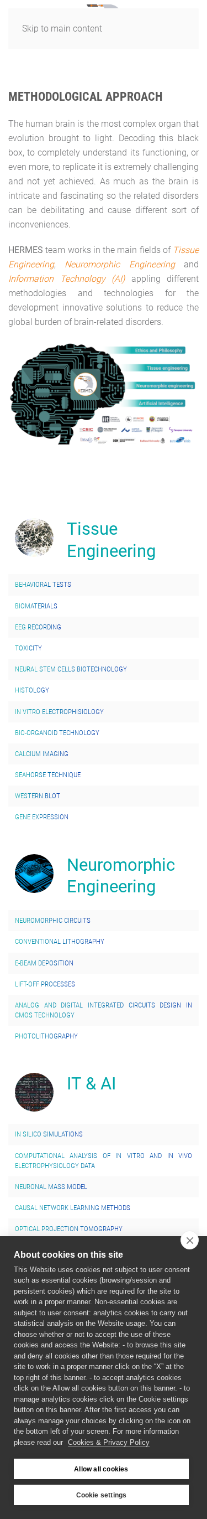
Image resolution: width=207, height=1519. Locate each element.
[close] (190, 1240)
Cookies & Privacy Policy (109, 1442)
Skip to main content (62, 28)
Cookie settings (101, 1495)
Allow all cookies (101, 1469)
